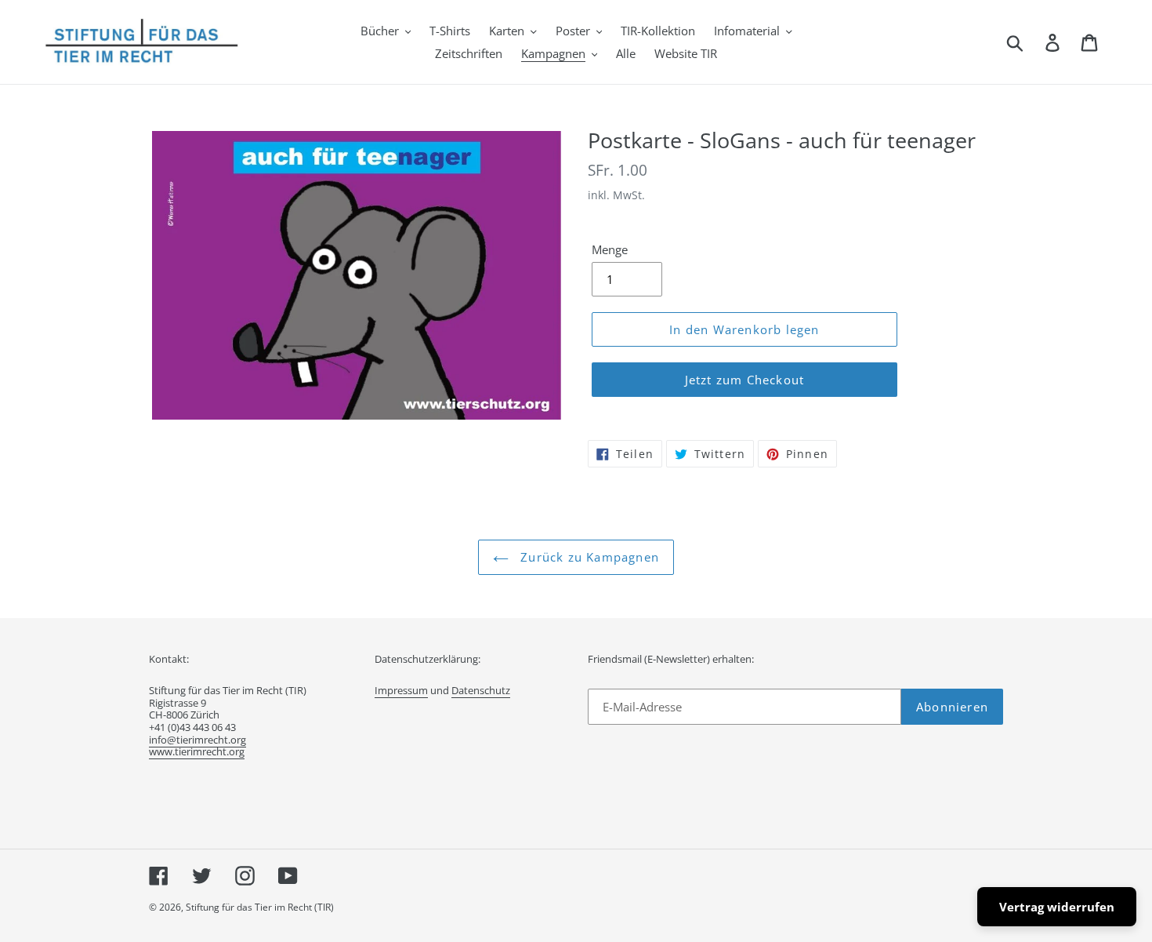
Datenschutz (480, 690)
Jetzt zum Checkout (745, 379)
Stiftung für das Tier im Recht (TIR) (260, 907)
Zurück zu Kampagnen (587, 557)
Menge (610, 249)
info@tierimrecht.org (197, 740)
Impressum (401, 690)
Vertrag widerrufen (1056, 907)
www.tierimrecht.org (197, 751)
